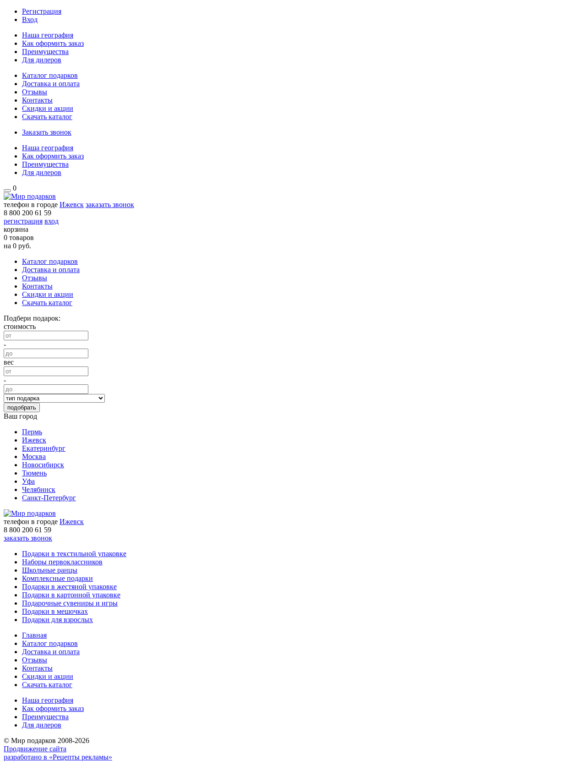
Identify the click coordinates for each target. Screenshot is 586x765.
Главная (34, 635)
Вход (30, 19)
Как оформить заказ (53, 43)
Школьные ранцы (49, 570)
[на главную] (30, 196)
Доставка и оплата (51, 83)
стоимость (20, 326)
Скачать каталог (47, 116)
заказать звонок (110, 204)
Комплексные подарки (57, 578)
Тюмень (34, 473)
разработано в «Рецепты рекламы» (58, 757)
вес (9, 362)
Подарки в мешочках (55, 611)
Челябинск (38, 489)
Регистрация (41, 11)
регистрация (23, 221)
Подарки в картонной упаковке (71, 595)
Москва (34, 456)
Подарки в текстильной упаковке (74, 553)
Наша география (47, 35)
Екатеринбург (43, 448)
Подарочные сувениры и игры (70, 603)
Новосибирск (43, 465)
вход (51, 221)
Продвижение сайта (35, 749)
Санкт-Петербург (49, 498)
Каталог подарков (50, 75)
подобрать (21, 407)
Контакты (37, 100)
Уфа (28, 481)
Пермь (32, 432)
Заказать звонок (46, 132)
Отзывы (34, 92)
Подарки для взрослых (57, 619)
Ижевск (72, 204)
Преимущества (45, 51)
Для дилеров (41, 60)
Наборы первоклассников (62, 562)
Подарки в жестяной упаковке (69, 586)
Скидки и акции (47, 108)
